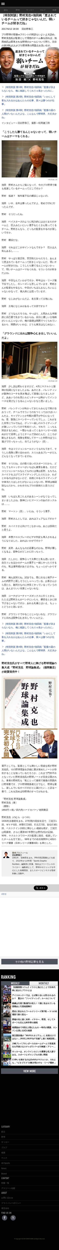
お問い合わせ (7, 1198)
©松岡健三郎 (52, 179)
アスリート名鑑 (8, 1188)
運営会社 (5, 1208)
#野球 (3, 894)
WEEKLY (15, 983)
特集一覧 (5, 1183)
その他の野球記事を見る (29, 961)
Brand (4, 1174)
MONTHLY (44, 983)
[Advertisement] (29, 926)
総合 (6, 10)
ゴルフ (43, 10)
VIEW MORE (29, 1071)
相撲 (3, 1153)
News (3, 1168)
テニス (4, 1158)
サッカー (30, 10)
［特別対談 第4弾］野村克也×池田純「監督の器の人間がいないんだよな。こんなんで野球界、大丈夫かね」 (29, 114)
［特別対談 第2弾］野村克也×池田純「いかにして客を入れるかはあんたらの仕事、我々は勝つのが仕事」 (28, 100)
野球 (18, 10)
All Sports (5, 1163)
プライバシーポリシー (11, 1203)
